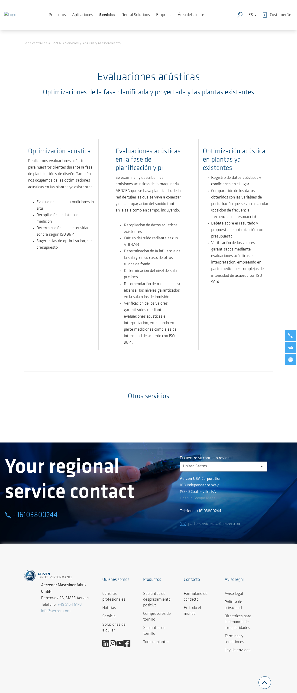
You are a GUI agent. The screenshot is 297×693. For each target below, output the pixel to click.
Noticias (109, 608)
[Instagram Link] (114, 643)
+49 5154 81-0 (70, 605)
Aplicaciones (82, 15)
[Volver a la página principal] (10, 15)
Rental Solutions (136, 15)
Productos (57, 15)
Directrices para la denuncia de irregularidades (238, 622)
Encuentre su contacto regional (206, 458)
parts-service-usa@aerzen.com (214, 524)
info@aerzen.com (56, 611)
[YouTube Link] (121, 643)
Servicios (107, 15)
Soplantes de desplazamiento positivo (157, 600)
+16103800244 (35, 515)
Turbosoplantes (156, 642)
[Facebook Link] (128, 643)
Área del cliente (191, 15)
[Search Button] (241, 15)
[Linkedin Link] (107, 643)
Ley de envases (238, 650)
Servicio (109, 616)
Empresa (163, 15)
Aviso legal (234, 594)
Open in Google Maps (197, 498)
